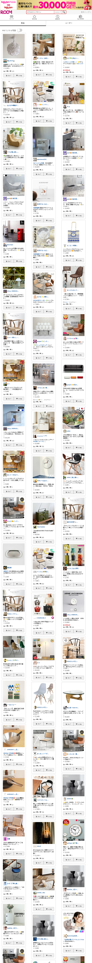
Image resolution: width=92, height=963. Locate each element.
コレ (9, 75)
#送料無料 (36, 208)
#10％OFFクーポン (39, 300)
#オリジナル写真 (38, 163)
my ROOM (80, 17)
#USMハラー (37, 441)
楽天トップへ (86, 12)
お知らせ (57, 17)
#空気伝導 (68, 939)
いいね (20, 75)
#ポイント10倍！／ (71, 62)
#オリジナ (80, 63)
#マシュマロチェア (41, 345)
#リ (43, 441)
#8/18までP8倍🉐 (9, 753)
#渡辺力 (6, 571)
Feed (11, 17)
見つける (34, 17)
